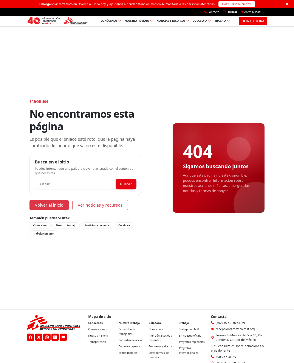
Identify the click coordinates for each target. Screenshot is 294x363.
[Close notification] (287, 4)
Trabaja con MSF (43, 233)
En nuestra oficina (190, 335)
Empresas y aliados (160, 346)
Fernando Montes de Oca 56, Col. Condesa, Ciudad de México (239, 337)
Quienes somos (97, 329)
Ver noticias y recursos (100, 205)
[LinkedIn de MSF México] (55, 337)
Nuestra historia (98, 335)
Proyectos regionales (192, 342)
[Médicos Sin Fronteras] (58, 21)
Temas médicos (128, 353)
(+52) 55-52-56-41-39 (230, 323)
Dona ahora (156, 329)
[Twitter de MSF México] (38, 337)
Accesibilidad (252, 12)
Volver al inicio (49, 205)
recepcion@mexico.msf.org (235, 329)
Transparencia (97, 342)
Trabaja (220, 21)
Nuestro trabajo (137, 21)
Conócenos (109, 21)
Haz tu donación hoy (236, 4)
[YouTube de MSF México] (63, 337)
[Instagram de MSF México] (47, 337)
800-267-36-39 (226, 357)
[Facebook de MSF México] (30, 337)
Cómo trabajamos (129, 346)
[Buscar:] (74, 184)
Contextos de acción (131, 340)
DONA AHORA (252, 21)
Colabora (200, 21)
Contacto (213, 12)
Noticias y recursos (170, 21)
